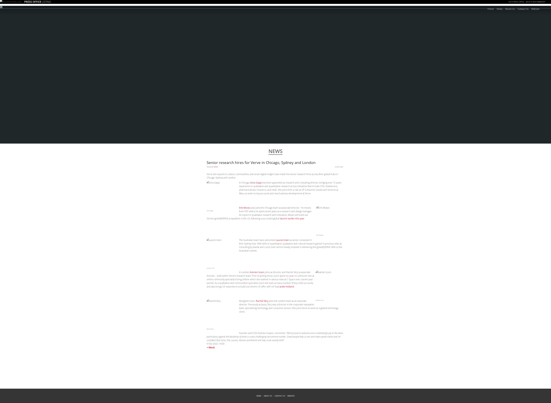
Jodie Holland (287, 286)
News (500, 8)
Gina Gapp (256, 182)
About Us (510, 8)
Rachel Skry (262, 301)
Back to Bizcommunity (535, 2)
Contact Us (523, 8)
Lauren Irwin (282, 240)
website (290, 396)
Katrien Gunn (257, 272)
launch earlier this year (292, 218)
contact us (280, 396)
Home (491, 8)
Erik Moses (245, 207)
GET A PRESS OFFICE (516, 2)
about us (268, 396)
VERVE (216, 167)
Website (535, 8)
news (258, 396)
